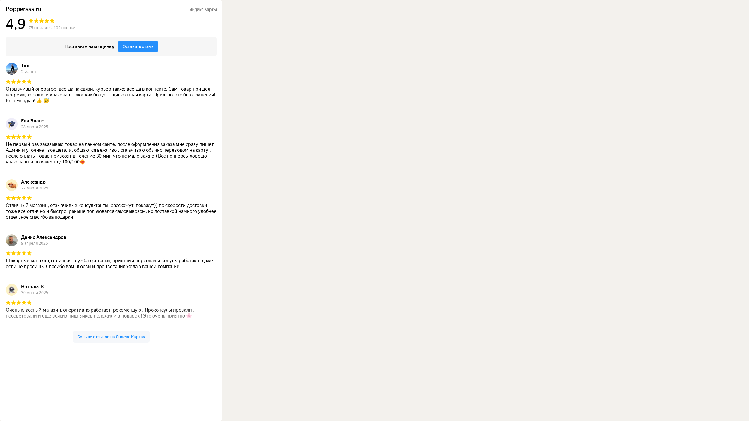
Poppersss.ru (24, 9)
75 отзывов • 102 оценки (52, 27)
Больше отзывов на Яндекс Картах (111, 336)
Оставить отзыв (138, 46)
